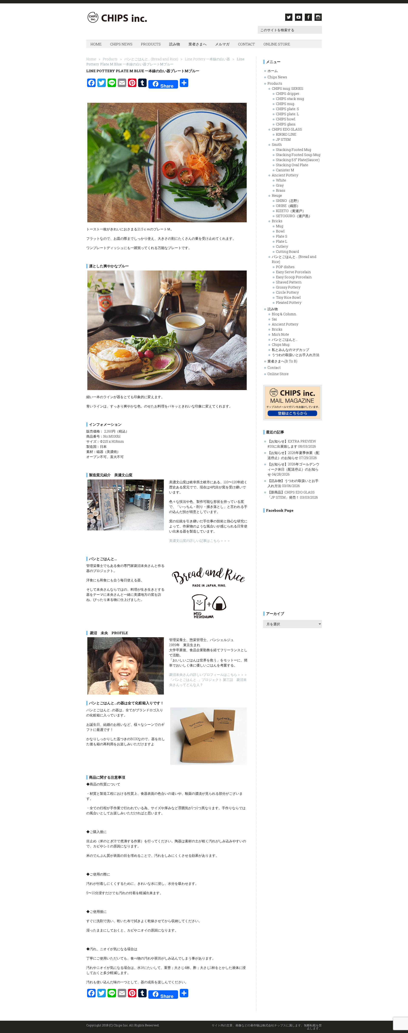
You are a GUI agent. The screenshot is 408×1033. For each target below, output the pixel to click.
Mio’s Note (280, 334)
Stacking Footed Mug (293, 149)
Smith (277, 144)
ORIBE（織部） (288, 205)
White (281, 180)
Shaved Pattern (289, 282)
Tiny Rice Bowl (288, 297)
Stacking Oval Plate (292, 165)
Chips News (277, 77)
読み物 (273, 309)
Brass (280, 190)
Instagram (318, 17)
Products (275, 83)
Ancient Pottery (285, 175)
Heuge (277, 195)
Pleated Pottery (288, 302)
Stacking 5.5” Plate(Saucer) (298, 160)
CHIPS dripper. (288, 93)
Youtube (298, 17)
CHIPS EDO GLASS (287, 129)
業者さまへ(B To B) (282, 361)
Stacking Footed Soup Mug (298, 154)
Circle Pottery (287, 292)
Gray (280, 185)
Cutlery (282, 246)
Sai (274, 319)
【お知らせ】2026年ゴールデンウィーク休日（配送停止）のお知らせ (293, 469)
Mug (279, 226)
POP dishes (285, 267)
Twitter (288, 17)
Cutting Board (287, 251)
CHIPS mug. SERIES (287, 88)
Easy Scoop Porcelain (294, 277)
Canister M (285, 170)
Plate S (281, 236)
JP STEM (283, 139)
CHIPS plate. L (287, 114)
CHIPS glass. (286, 124)
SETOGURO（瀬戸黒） (294, 216)
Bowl (280, 231)
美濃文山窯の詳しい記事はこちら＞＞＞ (199, 540)
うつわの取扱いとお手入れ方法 (295, 354)
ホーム (273, 70)
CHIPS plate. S (287, 109)
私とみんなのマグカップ (290, 349)
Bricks (277, 221)
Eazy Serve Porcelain (293, 272)
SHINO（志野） (288, 200)
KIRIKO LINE (286, 134)
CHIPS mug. (285, 103)
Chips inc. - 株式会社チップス (128, 17)
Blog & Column (284, 314)
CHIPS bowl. (286, 119)
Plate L (281, 241)
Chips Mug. (281, 344)
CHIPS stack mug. (290, 98)
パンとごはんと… (285, 339)
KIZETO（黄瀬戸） (291, 211)
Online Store (278, 374)
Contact (274, 367)
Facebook (308, 17)
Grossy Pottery (288, 287)
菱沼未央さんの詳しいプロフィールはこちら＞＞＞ (208, 674)
